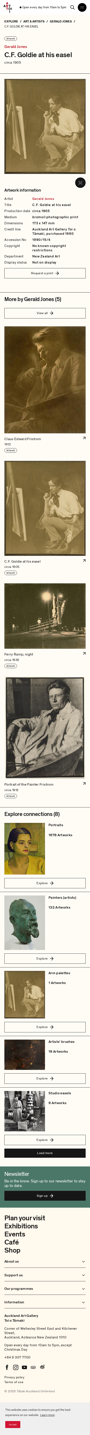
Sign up (42, 1195)
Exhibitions (21, 1226)
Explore (42, 883)
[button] (45, 389)
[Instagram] (15, 1367)
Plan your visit (24, 1218)
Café (11, 1242)
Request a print (42, 273)
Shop (12, 1250)
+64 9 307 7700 (17, 1357)
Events (14, 1234)
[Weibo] (42, 1367)
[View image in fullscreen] (80, 182)
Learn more (47, 1415)
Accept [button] (13, 1424)
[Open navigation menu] (82, 7)
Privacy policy (14, 1377)
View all (42, 313)
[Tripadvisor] (33, 1367)
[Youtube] (24, 1367)
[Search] (72, 7)
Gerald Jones (15, 46)
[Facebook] (7, 1367)
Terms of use (13, 1382)
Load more (45, 1153)
